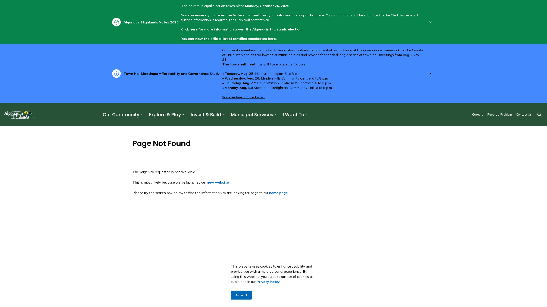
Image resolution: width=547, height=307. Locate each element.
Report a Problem (499, 114)
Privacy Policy (268, 281)
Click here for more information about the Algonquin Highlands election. (242, 29)
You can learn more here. (243, 97)
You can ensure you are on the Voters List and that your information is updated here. (253, 15)
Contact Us (524, 114)
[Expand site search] (539, 114)
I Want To (293, 115)
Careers (477, 114)
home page (278, 193)
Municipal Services (252, 115)
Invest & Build (206, 115)
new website (218, 182)
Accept (241, 295)
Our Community (121, 115)
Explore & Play (165, 115)
